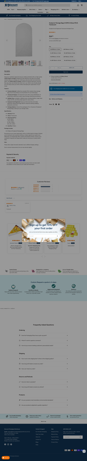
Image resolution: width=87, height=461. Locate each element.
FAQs (79, 1)
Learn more (46, 1)
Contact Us (74, 1)
